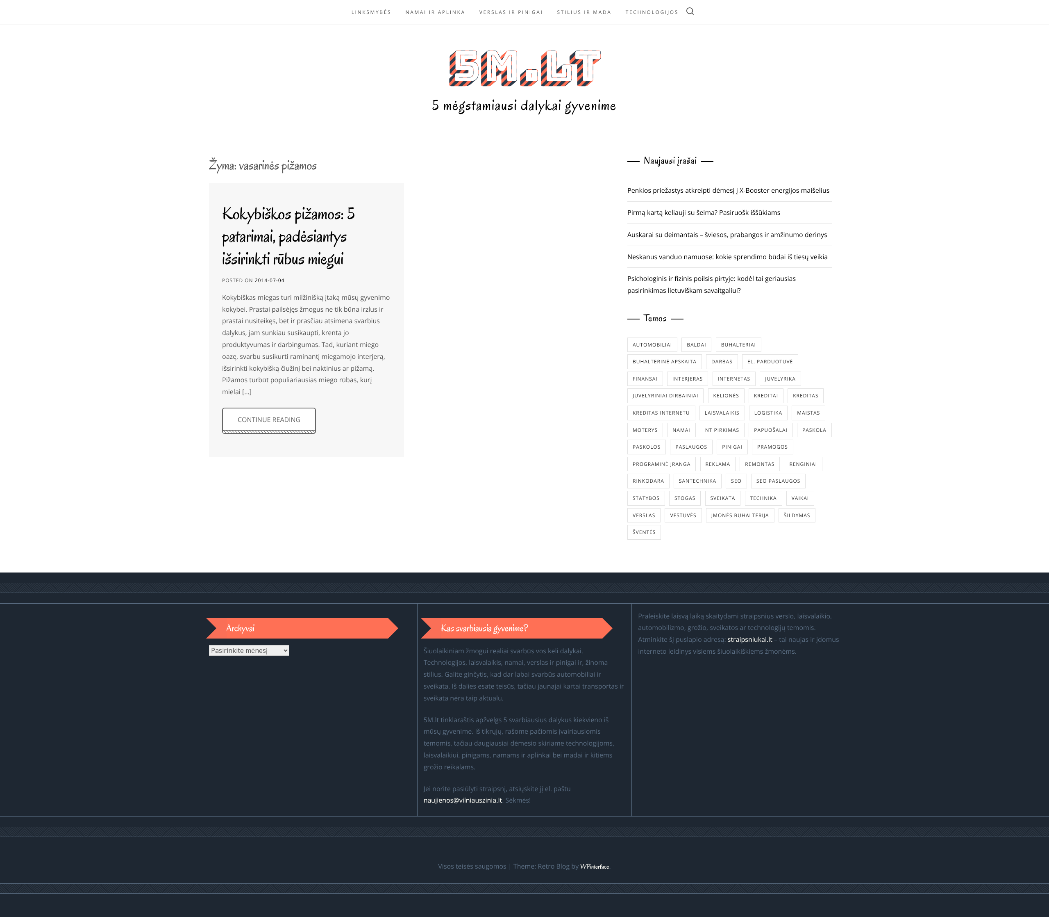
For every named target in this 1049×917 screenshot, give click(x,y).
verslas (644, 515)
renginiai (803, 464)
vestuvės (683, 515)
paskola (814, 430)
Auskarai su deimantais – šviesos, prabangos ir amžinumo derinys (727, 234)
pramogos (772, 446)
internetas (734, 378)
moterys (645, 430)
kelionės (726, 395)
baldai (696, 344)
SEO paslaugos (778, 480)
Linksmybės (372, 12)
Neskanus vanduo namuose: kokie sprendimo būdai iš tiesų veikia (727, 256)
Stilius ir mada (584, 12)
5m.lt (524, 66)
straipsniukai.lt (750, 639)
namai (681, 430)
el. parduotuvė (770, 361)
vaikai (800, 498)
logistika (768, 412)
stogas (684, 498)
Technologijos (652, 12)
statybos (646, 498)
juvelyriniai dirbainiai (665, 395)
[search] (690, 12)
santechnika (697, 480)
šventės (644, 532)
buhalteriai (738, 344)
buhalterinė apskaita (665, 361)
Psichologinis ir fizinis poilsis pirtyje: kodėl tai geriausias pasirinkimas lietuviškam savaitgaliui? (711, 284)
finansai (645, 378)
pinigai (732, 446)
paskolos (647, 446)
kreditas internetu (661, 412)
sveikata (723, 498)
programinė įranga (661, 464)
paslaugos (691, 446)
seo (736, 480)
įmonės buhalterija (740, 515)
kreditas (805, 395)
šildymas (797, 515)
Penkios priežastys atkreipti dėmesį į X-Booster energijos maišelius (728, 190)
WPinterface (594, 867)
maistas (808, 412)
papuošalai (770, 430)
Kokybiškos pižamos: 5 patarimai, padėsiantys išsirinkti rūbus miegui (288, 235)
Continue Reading (269, 419)
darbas (722, 361)
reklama (718, 464)
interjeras (687, 378)
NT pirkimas (722, 430)
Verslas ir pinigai (511, 12)
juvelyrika (780, 378)
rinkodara (648, 480)
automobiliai (652, 344)
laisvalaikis (722, 412)
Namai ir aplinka (435, 12)
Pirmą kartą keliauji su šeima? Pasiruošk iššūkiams (703, 212)
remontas (759, 464)
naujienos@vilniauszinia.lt (463, 800)
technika (763, 498)
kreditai (766, 395)
